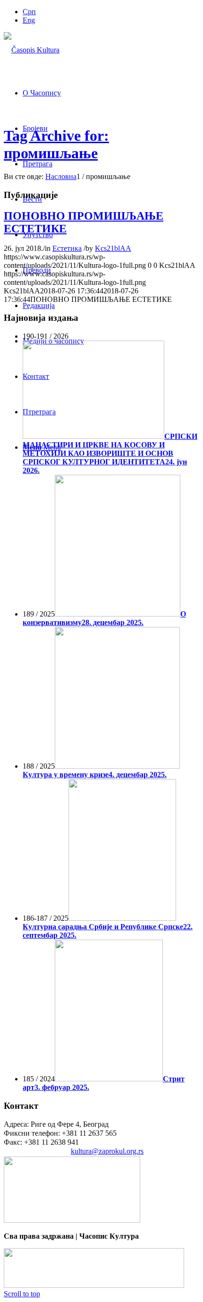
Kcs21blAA (113, 248)
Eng (29, 20)
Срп (29, 12)
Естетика (67, 248)
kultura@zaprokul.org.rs (107, 1151)
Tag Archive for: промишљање (56, 144)
